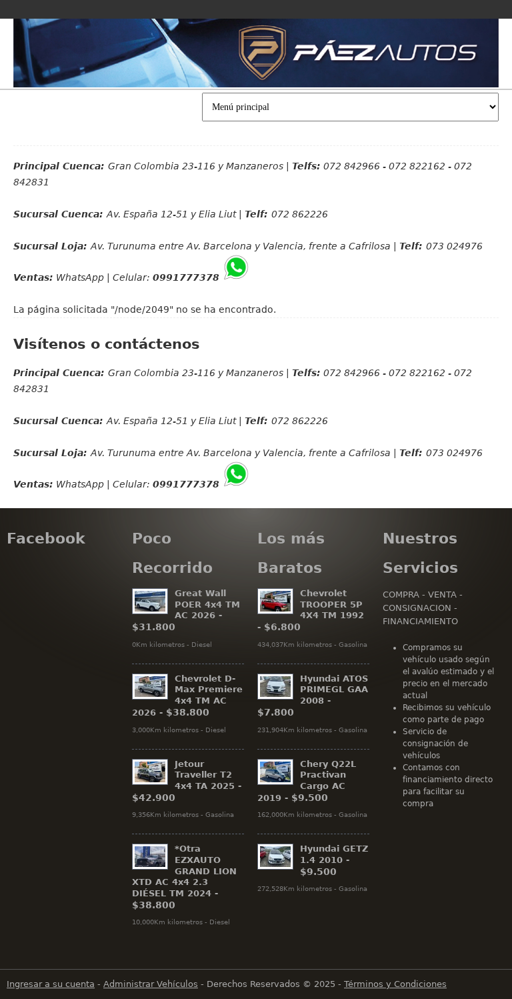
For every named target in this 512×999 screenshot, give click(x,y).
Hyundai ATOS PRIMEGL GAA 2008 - (312, 696)
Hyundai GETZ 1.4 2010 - (334, 860)
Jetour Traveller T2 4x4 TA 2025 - (186, 781)
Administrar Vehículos (150, 984)
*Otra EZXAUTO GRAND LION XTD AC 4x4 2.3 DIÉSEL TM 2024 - (184, 877)
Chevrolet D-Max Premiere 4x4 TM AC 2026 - (187, 696)
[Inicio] (256, 53)
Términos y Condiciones (395, 984)
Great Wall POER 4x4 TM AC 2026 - (186, 610)
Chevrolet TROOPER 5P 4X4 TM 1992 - (310, 610)
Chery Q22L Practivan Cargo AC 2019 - (306, 781)
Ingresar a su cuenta (51, 984)
